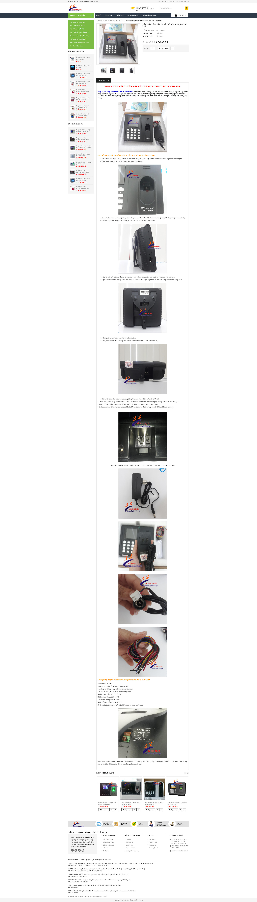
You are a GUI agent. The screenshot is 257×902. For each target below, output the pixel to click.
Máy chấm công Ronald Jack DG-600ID (83, 163)
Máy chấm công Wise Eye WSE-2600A (83, 82)
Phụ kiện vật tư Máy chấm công (79, 42)
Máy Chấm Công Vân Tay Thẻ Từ (79, 32)
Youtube (82, 850)
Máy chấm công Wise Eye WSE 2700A (83, 155)
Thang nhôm (79, 896)
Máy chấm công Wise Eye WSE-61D (83, 58)
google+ (79, 850)
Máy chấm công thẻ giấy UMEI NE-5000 (82, 115)
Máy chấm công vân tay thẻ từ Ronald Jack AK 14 (83, 147)
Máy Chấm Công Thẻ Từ (77, 29)
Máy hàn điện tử (90, 896)
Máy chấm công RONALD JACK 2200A (82, 90)
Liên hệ (105, 848)
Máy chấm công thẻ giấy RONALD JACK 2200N (82, 107)
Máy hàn (71, 896)
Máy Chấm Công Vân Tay (77, 22)
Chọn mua (164, 48)
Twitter (75, 850)
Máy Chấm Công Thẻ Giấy (77, 25)
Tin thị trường (153, 842)
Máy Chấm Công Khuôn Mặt (78, 39)
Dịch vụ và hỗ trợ (131, 848)
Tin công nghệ (153, 845)
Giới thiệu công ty (108, 839)
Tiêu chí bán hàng (108, 842)
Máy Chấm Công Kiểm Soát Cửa (79, 36)
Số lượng (146, 48)
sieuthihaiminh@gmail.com (179, 851)
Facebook (72, 850)
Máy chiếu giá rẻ (101, 896)
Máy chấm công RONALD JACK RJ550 (82, 139)
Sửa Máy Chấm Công (76, 46)
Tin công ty (152, 839)
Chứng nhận (129, 842)
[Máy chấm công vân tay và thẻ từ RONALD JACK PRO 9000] (118, 44)
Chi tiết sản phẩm (103, 80)
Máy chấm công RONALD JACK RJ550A (82, 171)
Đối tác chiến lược (108, 845)
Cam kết (128, 839)
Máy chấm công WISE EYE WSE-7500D (83, 74)
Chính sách (129, 845)
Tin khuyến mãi (153, 848)
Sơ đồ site (106, 851)
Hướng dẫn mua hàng (132, 851)
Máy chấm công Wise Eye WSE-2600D (83, 99)
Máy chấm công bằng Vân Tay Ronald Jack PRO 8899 (83, 131)
